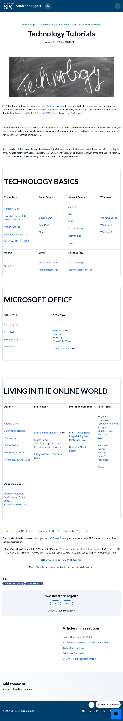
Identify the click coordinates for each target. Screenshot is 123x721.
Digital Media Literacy (45, 432)
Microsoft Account (14, 493)
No (55, 603)
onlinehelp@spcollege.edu (83, 549)
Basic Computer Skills (15, 215)
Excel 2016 (9, 332)
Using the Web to (43, 454)
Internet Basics (75, 228)
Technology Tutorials (73, 647)
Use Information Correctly (47, 447)
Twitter (101, 448)
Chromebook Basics (14, 430)
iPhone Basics (11, 445)
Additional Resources (74, 653)
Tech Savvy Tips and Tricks (48, 443)
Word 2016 (10, 346)
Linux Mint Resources (50, 262)
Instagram (103, 427)
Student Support (29, 24)
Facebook (103, 419)
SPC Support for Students (87, 24)
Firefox (71, 221)
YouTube (102, 452)
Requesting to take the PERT (77, 637)
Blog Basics (104, 416)
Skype (101, 438)
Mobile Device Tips (14, 452)
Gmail (42, 232)
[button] (118, 6)
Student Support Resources (56, 24)
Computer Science (13, 233)
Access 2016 (10, 324)
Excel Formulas (60, 330)
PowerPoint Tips (61, 341)
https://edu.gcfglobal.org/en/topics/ (69, 530)
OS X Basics (10, 266)
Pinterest (102, 434)
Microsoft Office (44, 113)
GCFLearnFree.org (55, 105)
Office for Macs (60, 348)
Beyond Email (46, 217)
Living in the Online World (71, 113)
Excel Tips (57, 333)
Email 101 (44, 224)
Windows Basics (108, 217)
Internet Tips (74, 235)
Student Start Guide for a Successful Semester (86, 642)
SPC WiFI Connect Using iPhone (79, 658)
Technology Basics (24, 113)
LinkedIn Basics (106, 430)
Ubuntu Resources (48, 269)
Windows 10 (106, 224)
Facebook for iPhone (108, 423)
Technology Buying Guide (17, 459)
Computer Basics (13, 208)
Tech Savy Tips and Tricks (17, 241)
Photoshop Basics (78, 439)
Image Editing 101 (78, 436)
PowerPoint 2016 (13, 339)
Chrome (72, 206)
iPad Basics (10, 438)
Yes (67, 603)
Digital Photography (79, 432)
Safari (71, 242)
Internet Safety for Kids (80, 269)
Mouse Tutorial (12, 219)
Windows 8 (106, 232)
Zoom (101, 466)
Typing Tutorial (12, 226)
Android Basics (12, 423)
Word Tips (58, 337)
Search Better (41, 439)
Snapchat (102, 445)
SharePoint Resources (15, 504)
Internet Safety (75, 262)
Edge (70, 214)
